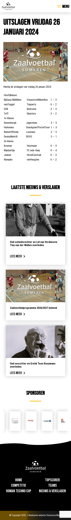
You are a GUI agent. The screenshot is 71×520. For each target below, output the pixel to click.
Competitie (18, 485)
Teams (52, 485)
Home (18, 480)
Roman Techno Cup (18, 491)
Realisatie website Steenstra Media (45, 515)
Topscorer (52, 480)
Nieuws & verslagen (52, 491)
